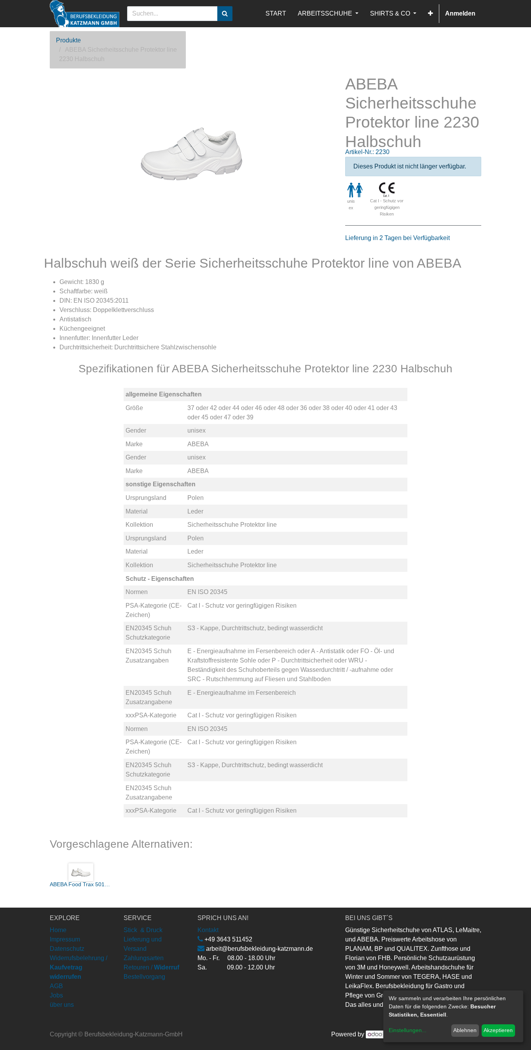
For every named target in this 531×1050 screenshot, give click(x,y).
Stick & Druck (143, 930)
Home (58, 930)
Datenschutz (67, 948)
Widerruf (166, 967)
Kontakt (207, 930)
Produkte (68, 40)
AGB (56, 986)
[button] (430, 13)
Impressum (65, 939)
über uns (62, 1004)
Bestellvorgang (144, 976)
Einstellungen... (407, 1030)
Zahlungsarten (144, 958)
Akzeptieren (498, 1030)
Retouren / (138, 967)
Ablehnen (465, 1030)
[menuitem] (276, 13)
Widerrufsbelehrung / (78, 967)
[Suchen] (224, 13)
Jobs (56, 995)
